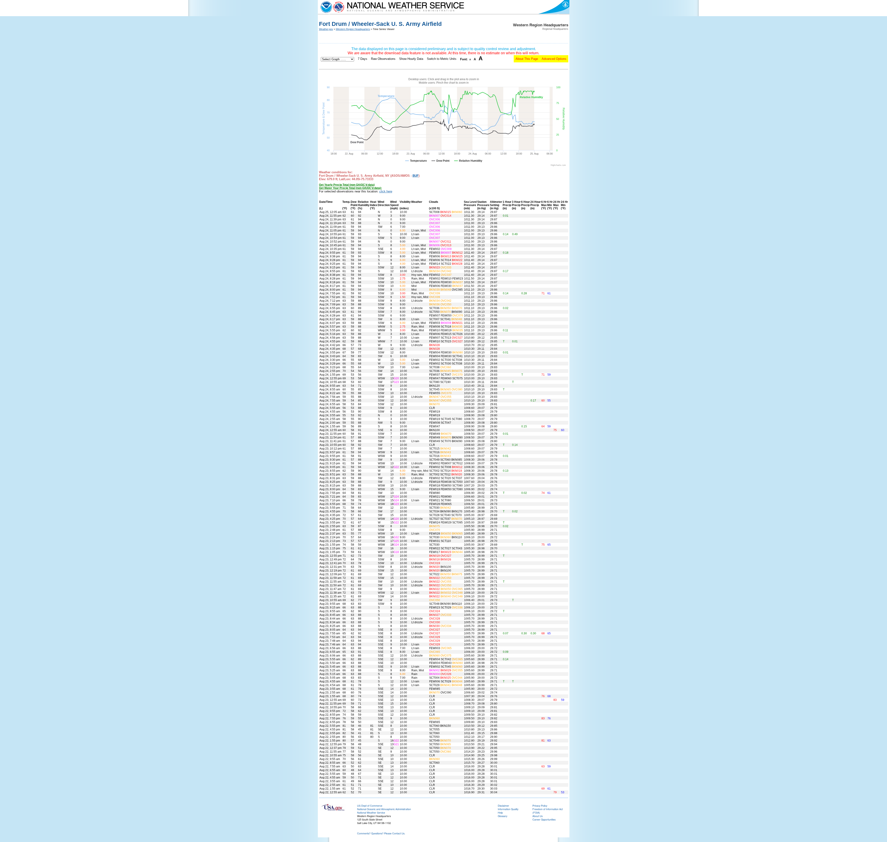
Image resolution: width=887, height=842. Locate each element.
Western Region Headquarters (353, 29)
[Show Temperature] (416, 160)
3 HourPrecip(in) (516, 205)
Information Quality (508, 809)
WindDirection (384, 203)
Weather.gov (326, 29)
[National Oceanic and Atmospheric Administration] (325, 7)
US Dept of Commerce (369, 805)
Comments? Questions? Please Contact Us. (381, 833)
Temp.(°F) (346, 205)
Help (500, 812)
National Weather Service (371, 812)
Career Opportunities (544, 819)
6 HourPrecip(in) (525, 205)
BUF (416, 175)
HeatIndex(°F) (373, 205)
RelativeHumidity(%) (364, 205)
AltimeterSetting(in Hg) (496, 205)
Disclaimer (503, 805)
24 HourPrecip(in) (535, 205)
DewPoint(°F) (354, 205)
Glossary (502, 816)
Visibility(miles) (405, 205)
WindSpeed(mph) (394, 205)
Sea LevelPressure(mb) (470, 205)
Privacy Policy (539, 805)
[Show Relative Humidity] (468, 160)
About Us (537, 816)
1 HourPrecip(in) (507, 205)
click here (385, 191)
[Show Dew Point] (440, 160)
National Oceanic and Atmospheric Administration (384, 809)
